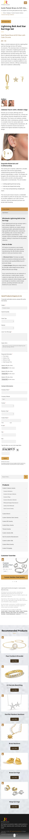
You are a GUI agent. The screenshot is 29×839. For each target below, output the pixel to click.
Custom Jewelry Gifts (7, 533)
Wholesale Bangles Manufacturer (11, 502)
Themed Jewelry (6, 529)
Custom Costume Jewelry (17, 12)
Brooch (14, 612)
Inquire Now (7, 21)
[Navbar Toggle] (25, 2)
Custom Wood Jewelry (8, 544)
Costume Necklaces (8, 491)
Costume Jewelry (11, 611)
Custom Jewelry (4, 611)
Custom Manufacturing (10, 613)
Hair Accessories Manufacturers (10, 536)
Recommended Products (14, 630)
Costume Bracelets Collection (10, 499)
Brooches (25, 611)
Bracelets (3, 612)
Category (9, 12)
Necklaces (8, 612)
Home (4, 12)
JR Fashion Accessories (15, 831)
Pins (18, 612)
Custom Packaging (7, 548)
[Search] (26, 477)
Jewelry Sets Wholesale (9, 505)
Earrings (17, 611)
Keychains (3, 613)
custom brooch (6, 513)
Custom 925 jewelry (7, 521)
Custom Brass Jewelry (8, 525)
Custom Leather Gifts (7, 540)
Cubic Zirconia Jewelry (9, 508)
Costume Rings (7, 497)
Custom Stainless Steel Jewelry (10, 517)
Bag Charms (21, 612)
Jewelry (21, 611)
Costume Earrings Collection (7, 14)
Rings (11, 612)
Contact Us (18, 613)
